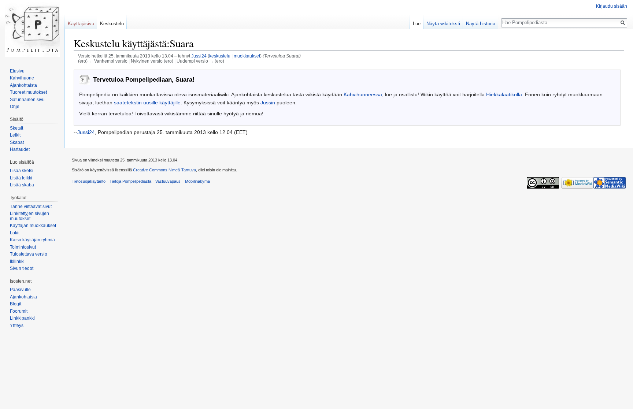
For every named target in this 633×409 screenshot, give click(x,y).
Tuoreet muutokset (28, 92)
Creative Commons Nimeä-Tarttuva (164, 170)
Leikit (15, 135)
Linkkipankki (22, 318)
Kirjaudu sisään (611, 6)
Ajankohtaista (23, 85)
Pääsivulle (20, 289)
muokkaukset (247, 55)
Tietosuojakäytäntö (89, 181)
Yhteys (16, 325)
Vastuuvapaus (168, 181)
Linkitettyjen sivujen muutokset (29, 216)
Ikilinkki (17, 261)
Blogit (15, 303)
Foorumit (18, 311)
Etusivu (17, 71)
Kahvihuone (22, 78)
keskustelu (219, 55)
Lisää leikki (21, 178)
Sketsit (16, 128)
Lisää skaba (22, 184)
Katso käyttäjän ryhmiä (32, 239)
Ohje (14, 106)
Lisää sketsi (21, 170)
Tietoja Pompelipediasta (130, 181)
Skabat (17, 142)
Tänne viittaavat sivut (31, 206)
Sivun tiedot (21, 268)
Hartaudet (20, 149)
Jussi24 (86, 132)
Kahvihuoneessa (363, 94)
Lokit (14, 232)
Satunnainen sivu (27, 99)
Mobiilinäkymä (197, 181)
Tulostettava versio (28, 254)
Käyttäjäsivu (81, 23)
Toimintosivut (23, 247)
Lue (417, 23)
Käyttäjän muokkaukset (33, 225)
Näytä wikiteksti (443, 23)
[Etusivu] (32, 29)
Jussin (267, 102)
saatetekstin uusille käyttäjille (147, 102)
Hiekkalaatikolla (504, 94)
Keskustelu (112, 23)
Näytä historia (480, 23)
